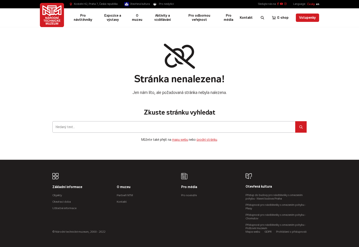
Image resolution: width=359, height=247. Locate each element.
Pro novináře (189, 195)
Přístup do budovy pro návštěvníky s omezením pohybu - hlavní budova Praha (274, 196)
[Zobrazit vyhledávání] (262, 18)
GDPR (268, 231)
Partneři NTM (125, 195)
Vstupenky (307, 18)
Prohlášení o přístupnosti (291, 231)
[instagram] (285, 4)
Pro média (189, 187)
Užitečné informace (64, 208)
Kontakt (122, 201)
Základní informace (67, 187)
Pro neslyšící (166, 3)
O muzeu (123, 187)
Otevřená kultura (140, 3)
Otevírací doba (61, 201)
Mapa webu (253, 231)
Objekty (57, 195)
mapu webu (180, 139)
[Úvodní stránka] (52, 15)
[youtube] (281, 4)
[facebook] (278, 4)
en (317, 4)
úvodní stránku (207, 139)
